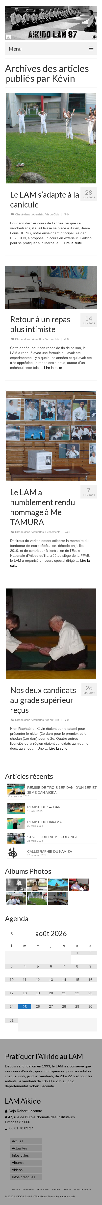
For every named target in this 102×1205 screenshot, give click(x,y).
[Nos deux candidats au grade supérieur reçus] (51, 633)
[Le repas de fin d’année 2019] (78, 885)
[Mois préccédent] (11, 933)
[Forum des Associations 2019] (15, 898)
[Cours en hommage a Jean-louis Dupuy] (15, 885)
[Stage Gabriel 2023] (36, 885)
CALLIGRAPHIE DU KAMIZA (49, 851)
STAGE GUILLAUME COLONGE (52, 837)
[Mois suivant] (90, 933)
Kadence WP (67, 1196)
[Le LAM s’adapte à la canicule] (51, 138)
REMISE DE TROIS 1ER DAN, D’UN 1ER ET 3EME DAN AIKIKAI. (62, 790)
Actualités (38, 214)
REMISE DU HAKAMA (44, 822)
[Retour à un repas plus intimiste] (51, 287)
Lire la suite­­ (73, 243)
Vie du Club (52, 214)
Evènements (52, 531)
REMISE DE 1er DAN (43, 807)
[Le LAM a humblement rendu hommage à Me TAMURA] (51, 436)
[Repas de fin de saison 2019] (57, 898)
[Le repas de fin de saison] (57, 885)
